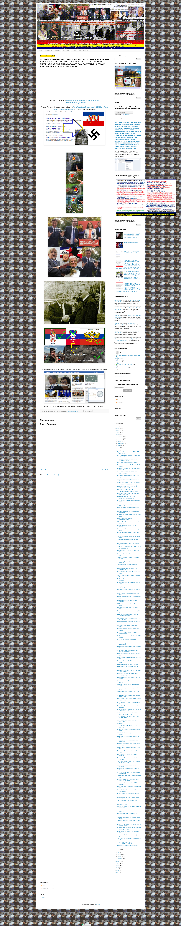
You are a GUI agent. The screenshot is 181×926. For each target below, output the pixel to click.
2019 (117, 865)
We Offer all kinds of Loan (125, 364)
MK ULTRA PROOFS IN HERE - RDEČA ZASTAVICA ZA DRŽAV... (127, 487)
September (120, 443)
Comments (120, 402)
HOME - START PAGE (45, 50)
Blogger (98, 904)
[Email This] (84, 411)
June (119, 450)
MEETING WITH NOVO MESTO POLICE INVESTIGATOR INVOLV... (127, 615)
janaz (120, 361)
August (119, 445)
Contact (74, 50)
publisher (117, 315)
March (119, 854)
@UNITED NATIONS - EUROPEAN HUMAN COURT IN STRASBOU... (128, 483)
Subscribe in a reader (120, 376)
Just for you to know (122, 804)
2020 (117, 863)
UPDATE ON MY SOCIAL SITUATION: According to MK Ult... (127, 459)
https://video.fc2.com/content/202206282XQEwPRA (83, 100)
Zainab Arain (118, 300)
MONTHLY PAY (83, 50)
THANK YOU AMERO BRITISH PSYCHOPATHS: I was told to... (126, 842)
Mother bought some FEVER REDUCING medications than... (127, 846)
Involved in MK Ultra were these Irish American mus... (126, 790)
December (120, 436)
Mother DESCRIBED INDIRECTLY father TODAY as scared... (127, 472)
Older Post (105, 469)
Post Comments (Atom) (53, 475)
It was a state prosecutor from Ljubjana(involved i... (124, 519)
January (120, 858)
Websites (57, 50)
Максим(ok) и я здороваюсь (131, 242)
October (120, 441)
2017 (117, 870)
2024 (117, 430)
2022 (117, 435)
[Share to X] (88, 411)
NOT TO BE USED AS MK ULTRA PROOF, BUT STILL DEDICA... (128, 674)
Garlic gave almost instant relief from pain (127, 462)
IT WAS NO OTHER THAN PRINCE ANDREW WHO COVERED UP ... (129, 710)
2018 (117, 868)
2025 (117, 428)
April (119, 852)
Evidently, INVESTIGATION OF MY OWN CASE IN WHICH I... (127, 586)
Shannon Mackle (119, 339)
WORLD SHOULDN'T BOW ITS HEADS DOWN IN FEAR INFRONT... (127, 713)
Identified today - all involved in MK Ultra (127, 664)
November (120, 439)
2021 (117, 861)
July (119, 448)
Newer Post (44, 469)
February (120, 856)
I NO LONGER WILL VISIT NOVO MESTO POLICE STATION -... (127, 569)
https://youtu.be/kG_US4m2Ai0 (76, 103)
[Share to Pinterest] (91, 411)
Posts (118, 400)
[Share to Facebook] (90, 411)
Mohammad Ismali (124, 368)
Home (74, 469)
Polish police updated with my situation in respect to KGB (131, 252)
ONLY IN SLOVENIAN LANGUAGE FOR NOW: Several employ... (127, 651)
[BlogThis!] (86, 411)
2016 (117, 872)
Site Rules (66, 50)
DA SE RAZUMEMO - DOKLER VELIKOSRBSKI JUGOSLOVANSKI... (127, 490)
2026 (117, 426)
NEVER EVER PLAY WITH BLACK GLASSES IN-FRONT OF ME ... (129, 825)
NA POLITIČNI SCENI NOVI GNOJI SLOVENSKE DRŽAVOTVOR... (126, 497)
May (119, 849)
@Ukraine (120, 723)
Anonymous (118, 308)
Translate (127, 114)
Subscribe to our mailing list (128, 384)
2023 (117, 432)
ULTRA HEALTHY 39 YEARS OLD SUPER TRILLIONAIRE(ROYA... (128, 780)
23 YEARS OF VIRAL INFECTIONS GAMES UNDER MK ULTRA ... (128, 762)
